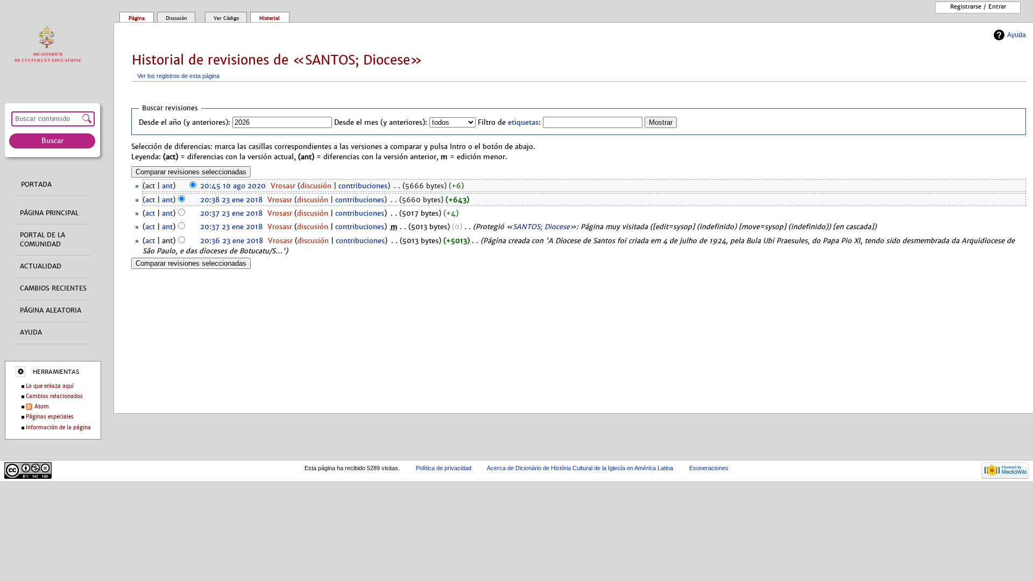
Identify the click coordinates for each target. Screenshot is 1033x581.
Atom (41, 406)
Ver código (226, 18)
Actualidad (40, 266)
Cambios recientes (53, 288)
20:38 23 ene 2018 (231, 200)
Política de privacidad (443, 468)
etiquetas (523, 122)
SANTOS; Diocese (541, 227)
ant (167, 186)
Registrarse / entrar (978, 6)
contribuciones (362, 186)
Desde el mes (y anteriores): (380, 122)
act (150, 200)
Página (137, 18)
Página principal (49, 213)
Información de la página (58, 427)
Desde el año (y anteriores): (184, 122)
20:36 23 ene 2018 (231, 241)
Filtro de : (509, 122)
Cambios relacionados (54, 396)
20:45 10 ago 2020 (233, 186)
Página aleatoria (50, 310)
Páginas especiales (50, 416)
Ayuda (1016, 35)
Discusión (176, 18)
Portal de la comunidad (42, 240)
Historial (269, 18)
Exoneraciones (708, 468)
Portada (36, 184)
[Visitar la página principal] (50, 45)
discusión (315, 186)
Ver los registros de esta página (178, 76)
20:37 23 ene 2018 (231, 213)
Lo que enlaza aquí (50, 385)
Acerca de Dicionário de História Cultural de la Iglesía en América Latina (580, 468)
